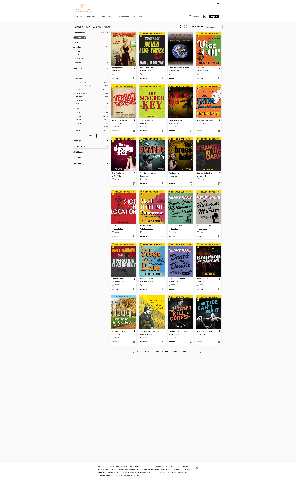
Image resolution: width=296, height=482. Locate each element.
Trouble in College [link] (119, 331)
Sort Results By (197, 27)
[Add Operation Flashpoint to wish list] (134, 289)
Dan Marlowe (146, 71)
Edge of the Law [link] (146, 279)
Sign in (214, 16)
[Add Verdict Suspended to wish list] (134, 131)
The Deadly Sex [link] (118, 173)
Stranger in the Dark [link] (205, 173)
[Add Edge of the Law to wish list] (162, 289)
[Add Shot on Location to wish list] (134, 236)
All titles (78, 51)
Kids (103, 16)
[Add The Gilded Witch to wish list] (190, 131)
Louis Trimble (175, 334)
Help (217, 3)
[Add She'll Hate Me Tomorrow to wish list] (162, 236)
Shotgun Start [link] (117, 68)
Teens (110, 16)
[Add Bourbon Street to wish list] (219, 289)
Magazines (137, 16)
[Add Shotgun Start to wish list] (134, 78)
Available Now (123, 16)
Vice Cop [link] (200, 68)
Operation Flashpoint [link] (120, 279)
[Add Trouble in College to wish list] (134, 342)
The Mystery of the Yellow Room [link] (151, 331)
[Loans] (204, 17)
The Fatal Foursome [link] (205, 120)
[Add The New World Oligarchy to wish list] (190, 78)
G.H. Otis (202, 281)
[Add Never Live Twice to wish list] (162, 78)
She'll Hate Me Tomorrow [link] (150, 226)
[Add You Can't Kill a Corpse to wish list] (190, 342)
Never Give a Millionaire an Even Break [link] (179, 226)
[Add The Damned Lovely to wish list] (162, 183)
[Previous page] (133, 351)
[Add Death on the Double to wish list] (190, 289)
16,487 (147, 351)
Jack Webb (174, 123)
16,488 (156, 351)
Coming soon (79, 59)
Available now (80, 55)
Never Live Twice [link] (147, 68)
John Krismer (175, 71)
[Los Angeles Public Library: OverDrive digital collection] (83, 8)
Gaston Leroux (147, 334)
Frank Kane (202, 123)
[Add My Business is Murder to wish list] (219, 236)
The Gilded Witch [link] (175, 120)
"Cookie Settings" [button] (130, 472)
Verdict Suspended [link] (119, 120)
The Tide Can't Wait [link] (204, 331)
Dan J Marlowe (119, 281)
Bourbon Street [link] (203, 279)
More (90, 136)
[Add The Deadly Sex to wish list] (134, 183)
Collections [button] (90, 16)
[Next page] (201, 351)
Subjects (78, 16)
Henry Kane (174, 229)
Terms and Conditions (138, 466)
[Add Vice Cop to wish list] (219, 78)
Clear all (104, 33)
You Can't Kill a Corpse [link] (178, 331)
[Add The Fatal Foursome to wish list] (219, 131)
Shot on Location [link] (119, 226)
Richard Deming (204, 71)
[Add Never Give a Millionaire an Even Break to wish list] (190, 236)
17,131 (195, 351)
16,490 (174, 351)
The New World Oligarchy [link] (179, 68)
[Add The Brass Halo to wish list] (190, 183)
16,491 (183, 351)
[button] (194, 17)
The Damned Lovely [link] (148, 173)
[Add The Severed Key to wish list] (162, 131)
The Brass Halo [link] (175, 173)
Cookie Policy (134, 475)
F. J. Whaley (118, 334)
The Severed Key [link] (147, 120)
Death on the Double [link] (177, 279)
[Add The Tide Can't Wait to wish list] (219, 342)
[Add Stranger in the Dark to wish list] (219, 183)
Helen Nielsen (118, 123)
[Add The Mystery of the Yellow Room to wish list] (162, 342)
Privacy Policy (156, 466)
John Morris (118, 71)
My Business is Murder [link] (206, 226)
